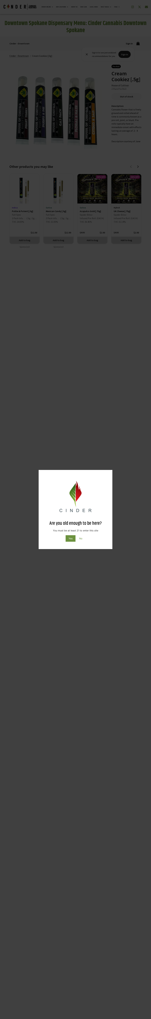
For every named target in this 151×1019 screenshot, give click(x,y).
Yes (71, 538)
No (80, 538)
